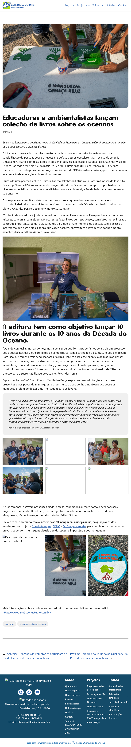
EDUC (56, 526)
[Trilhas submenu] (102, 5)
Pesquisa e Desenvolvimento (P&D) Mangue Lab (96, 714)
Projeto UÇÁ (93, 722)
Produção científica (114, 708)
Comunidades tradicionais (116, 688)
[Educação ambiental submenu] (127, 696)
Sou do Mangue (41, 526)
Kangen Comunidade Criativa (90, 742)
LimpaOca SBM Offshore (94, 700)
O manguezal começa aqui (32, 623)
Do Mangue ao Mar (74, 526)
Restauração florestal (115, 716)
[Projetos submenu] (89, 5)
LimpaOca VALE (95, 706)
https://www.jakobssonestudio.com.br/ (27, 612)
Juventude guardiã (118, 701)
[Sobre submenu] (73, 5)
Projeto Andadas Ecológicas (95, 688)
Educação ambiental (114, 696)
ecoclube (9, 623)
